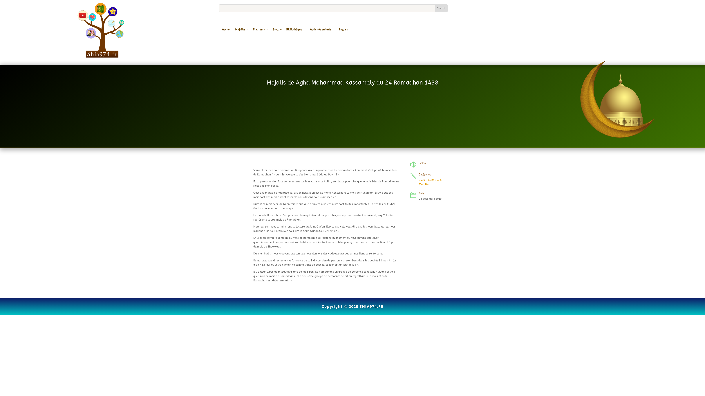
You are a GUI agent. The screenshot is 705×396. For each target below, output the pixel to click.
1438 (438, 180)
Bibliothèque (294, 30)
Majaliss (240, 30)
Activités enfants (320, 30)
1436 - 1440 (426, 180)
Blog (276, 30)
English (343, 30)
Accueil (226, 30)
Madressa (259, 30)
